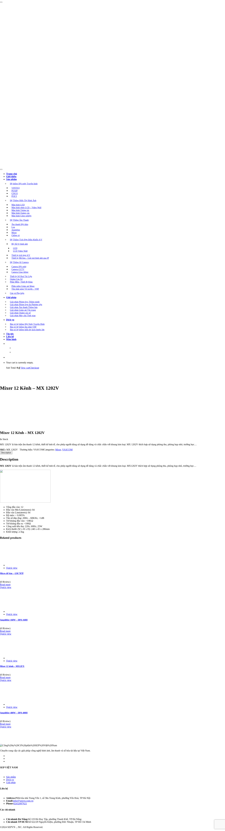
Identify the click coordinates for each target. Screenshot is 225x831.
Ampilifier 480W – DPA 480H (14, 713)
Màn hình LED (18, 205)
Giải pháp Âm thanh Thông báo (24, 307)
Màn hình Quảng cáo (20, 213)
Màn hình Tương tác (20, 210)
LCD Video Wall (20, 251)
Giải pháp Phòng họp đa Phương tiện (26, 304)
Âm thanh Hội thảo (19, 224)
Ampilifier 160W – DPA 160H (14, 620)
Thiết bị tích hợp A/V (20, 255)
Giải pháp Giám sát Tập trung (23, 310)
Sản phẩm (11, 179)
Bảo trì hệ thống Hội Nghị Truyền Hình (27, 324)
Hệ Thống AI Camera (19, 262)
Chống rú (15, 235)
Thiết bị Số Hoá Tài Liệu (21, 276)
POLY (14, 196)
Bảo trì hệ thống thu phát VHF (23, 327)
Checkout (34, 367)
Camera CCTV (17, 269)
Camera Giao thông (19, 272)
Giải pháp (11, 297)
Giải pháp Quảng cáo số (20, 313)
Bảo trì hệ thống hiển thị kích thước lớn (27, 330)
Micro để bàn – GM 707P (12, 573)
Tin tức (10, 333)
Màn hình (11, 339)
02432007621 (20, 803)
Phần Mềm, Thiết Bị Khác (21, 282)
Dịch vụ (10, 319)
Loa (13, 227)
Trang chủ (11, 173)
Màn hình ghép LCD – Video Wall (26, 207)
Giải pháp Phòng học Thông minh (24, 302)
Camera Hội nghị (18, 266)
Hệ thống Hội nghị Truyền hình (24, 184)
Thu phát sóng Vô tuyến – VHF (25, 289)
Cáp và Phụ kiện (17, 293)
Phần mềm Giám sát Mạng (22, 286)
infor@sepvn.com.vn (23, 800)
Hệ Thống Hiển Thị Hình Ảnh (23, 200)
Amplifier (15, 230)
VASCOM (67, 449)
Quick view (11, 568)
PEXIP (14, 191)
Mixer (14, 233)
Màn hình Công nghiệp (21, 216)
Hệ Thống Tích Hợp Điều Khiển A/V (26, 240)
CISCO (14, 193)
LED (15, 248)
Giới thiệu (11, 176)
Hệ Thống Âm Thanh (19, 220)
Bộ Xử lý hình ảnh (19, 244)
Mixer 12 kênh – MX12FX (12, 666)
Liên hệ (10, 336)
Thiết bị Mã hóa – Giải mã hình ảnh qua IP (30, 258)
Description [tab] (6, 453)
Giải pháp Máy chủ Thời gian (23, 315)
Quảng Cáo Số (16, 279)
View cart (25, 367)
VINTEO (15, 188)
